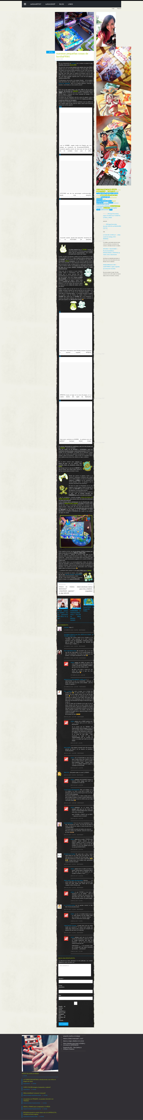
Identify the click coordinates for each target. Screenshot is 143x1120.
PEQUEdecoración (36, 1108)
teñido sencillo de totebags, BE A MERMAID (111, 236)
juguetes (98, 197)
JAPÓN (111, 191)
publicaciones (105, 209)
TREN (104, 199)
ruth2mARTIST (35, 4)
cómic (111, 209)
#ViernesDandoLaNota (107, 193)
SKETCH (101, 191)
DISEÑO (100, 203)
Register (119, 8)
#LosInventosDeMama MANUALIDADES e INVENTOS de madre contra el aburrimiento (111, 252)
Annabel (73, 63)
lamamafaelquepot (68, 823)
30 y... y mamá (67, 691)
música (99, 199)
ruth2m (72, 662)
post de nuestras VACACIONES (73, 574)
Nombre (61, 978)
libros (111, 203)
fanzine (98, 195)
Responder (82, 630)
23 (50, 52)
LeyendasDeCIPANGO (103, 206)
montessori (116, 203)
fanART (107, 208)
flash (114, 200)
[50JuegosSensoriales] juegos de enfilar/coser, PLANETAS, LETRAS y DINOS (111, 215)
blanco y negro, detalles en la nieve (73, 1041)
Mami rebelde (67, 747)
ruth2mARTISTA (102, 204)
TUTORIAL (99, 207)
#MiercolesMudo (27, 1095)
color (114, 189)
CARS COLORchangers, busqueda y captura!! (37, 1087)
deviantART (115, 206)
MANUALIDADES (108, 195)
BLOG (61, 4)
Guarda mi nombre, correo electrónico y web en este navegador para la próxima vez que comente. (62, 1013)
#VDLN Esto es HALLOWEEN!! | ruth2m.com (75, 679)
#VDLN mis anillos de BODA (30, 1073)
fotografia (105, 197)
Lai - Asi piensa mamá (69, 905)
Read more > (63, 608)
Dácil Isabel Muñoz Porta (70, 650)
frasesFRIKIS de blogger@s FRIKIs (88, 609)
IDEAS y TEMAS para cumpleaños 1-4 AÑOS (36, 1106)
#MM (117, 191)
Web (60, 995)
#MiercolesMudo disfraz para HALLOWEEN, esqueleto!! (85, 589)
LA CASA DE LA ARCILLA (109, 234)
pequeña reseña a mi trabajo (71, 1036)
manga (106, 202)
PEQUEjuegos (26, 1083)
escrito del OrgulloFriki (64, 83)
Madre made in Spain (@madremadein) (73, 880)
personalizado (113, 197)
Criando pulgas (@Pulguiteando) (71, 789)
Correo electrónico (61, 987)
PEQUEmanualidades (36, 1095)
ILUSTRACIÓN (104, 189)
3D (106, 191)
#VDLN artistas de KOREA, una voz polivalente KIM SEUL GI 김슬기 (62, 614)
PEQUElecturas (33, 1116)
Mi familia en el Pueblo (69, 854)
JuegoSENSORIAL (104, 201)
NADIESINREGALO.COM (109, 264)
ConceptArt (113, 207)
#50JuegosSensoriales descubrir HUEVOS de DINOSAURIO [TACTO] (112, 226)
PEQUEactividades (27, 1108)
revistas (119, 189)
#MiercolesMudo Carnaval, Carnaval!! (34, 1093)
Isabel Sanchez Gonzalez (70, 925)
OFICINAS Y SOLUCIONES (110, 248)
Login (113, 8)
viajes (98, 209)
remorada (66, 627)
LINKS (70, 4)
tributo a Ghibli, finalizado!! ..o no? (73, 1038)
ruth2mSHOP (50, 4)
